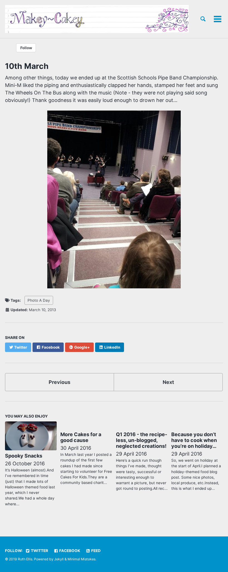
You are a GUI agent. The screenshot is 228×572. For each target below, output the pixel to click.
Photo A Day (39, 300)
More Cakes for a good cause (80, 437)
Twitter (39, 550)
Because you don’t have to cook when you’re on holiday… (194, 440)
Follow (26, 48)
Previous (59, 382)
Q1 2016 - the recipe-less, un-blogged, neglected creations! (141, 440)
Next (168, 382)
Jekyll (59, 559)
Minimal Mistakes (81, 559)
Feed (95, 550)
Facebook (69, 550)
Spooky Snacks (23, 456)
